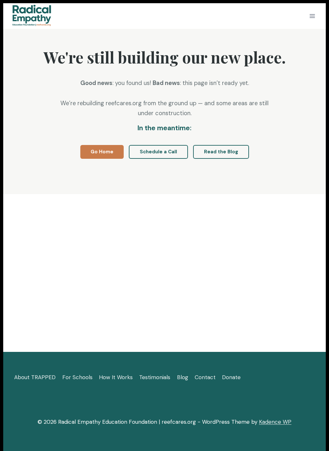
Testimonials (154, 377)
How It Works (116, 377)
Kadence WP (275, 421)
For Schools (77, 377)
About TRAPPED (35, 377)
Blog (182, 377)
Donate (231, 377)
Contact (205, 377)
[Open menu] (312, 16)
